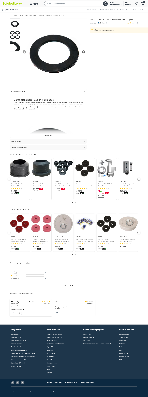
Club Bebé (86, 340)
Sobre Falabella (124, 334)
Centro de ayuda (16, 337)
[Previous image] (24, 51)
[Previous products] (9, 179)
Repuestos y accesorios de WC (55, 15)
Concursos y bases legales (19, 350)
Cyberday (50, 350)
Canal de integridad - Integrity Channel (23, 353)
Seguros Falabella (124, 356)
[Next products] (138, 179)
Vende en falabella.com (54, 334)
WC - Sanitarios (39, 15)
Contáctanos (15, 334)
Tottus (121, 347)
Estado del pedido (16, 347)
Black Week (50, 356)
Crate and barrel (52, 363)
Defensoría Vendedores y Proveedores (23, 356)
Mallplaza (122, 360)
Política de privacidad (87, 382)
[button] (76, 3)
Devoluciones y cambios (18, 340)
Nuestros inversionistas (54, 337)
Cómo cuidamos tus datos (19, 360)
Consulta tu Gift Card (18, 363)
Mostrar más (48, 135)
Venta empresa (51, 340)
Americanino (51, 366)
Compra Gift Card (16, 366)
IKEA (121, 350)
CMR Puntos (87, 334)
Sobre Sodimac (124, 337)
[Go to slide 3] (75, 202)
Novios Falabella (88, 337)
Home (15, 15)
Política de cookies (71, 382)
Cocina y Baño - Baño (25, 15)
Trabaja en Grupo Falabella (55, 344)
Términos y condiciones (54, 382)
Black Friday (51, 353)
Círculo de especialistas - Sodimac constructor (97, 344)
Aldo (48, 369)
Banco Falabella (124, 353)
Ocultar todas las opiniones (74, 286)
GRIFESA (93, 20)
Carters (49, 372)
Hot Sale (49, 360)
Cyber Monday (51, 347)
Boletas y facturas (16, 344)
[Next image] (83, 51)
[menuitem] (122, 9)
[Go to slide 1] (72, 202)
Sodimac (122, 344)
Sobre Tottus (123, 340)
